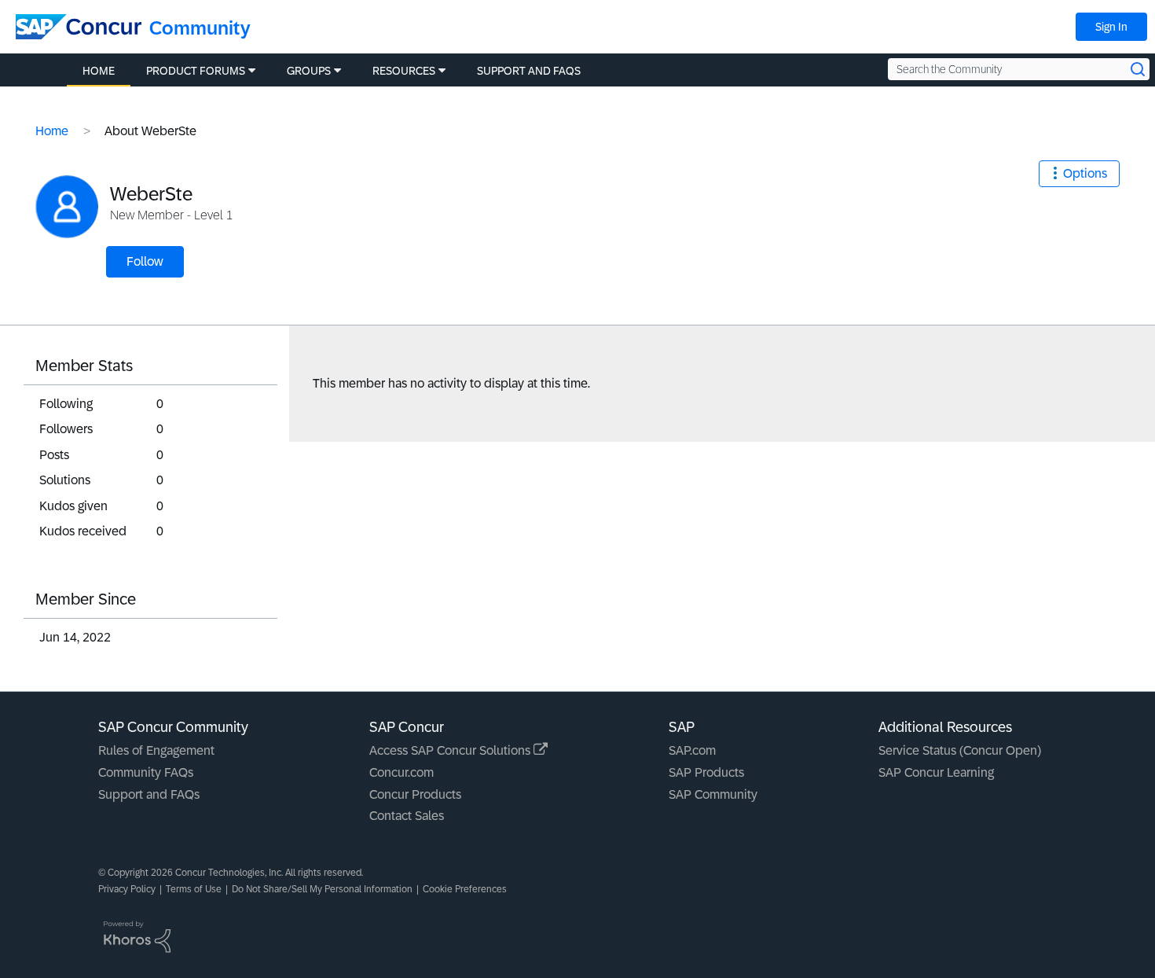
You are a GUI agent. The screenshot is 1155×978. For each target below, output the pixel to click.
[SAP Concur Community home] (78, 26)
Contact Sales (406, 815)
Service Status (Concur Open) (959, 750)
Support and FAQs (149, 794)
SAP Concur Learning (936, 772)
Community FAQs (145, 772)
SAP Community (713, 794)
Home (51, 131)
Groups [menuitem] (309, 70)
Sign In (1111, 26)
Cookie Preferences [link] (465, 889)
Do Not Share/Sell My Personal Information (322, 889)
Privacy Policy (127, 889)
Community (200, 28)
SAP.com (692, 750)
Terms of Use (194, 889)
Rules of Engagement (156, 750)
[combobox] (1019, 69)
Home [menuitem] (98, 70)
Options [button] (1085, 173)
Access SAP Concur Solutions (451, 750)
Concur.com (401, 772)
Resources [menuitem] (403, 70)
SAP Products (706, 772)
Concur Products (415, 794)
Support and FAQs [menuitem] (529, 70)
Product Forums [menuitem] (195, 70)
